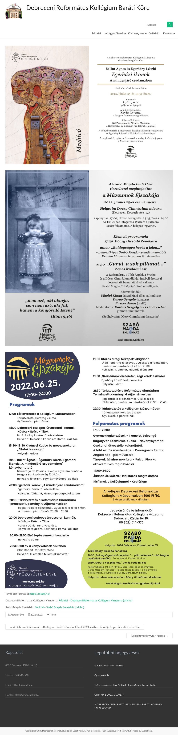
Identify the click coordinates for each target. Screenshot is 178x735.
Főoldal (96, 33)
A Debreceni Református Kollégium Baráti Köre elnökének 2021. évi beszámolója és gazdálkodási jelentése (75, 627)
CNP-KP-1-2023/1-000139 (109, 694)
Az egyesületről (114, 33)
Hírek (53, 614)
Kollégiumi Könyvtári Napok (149, 635)
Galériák (154, 33)
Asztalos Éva (17, 614)
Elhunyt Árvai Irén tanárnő (108, 665)
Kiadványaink (136, 33)
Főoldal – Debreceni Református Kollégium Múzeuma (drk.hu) (95, 600)
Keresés (168, 33)
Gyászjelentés (101, 675)
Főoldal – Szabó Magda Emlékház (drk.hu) (59, 607)
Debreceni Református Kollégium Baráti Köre (88, 7)
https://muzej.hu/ (39, 593)
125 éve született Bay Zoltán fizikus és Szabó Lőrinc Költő (125, 684)
